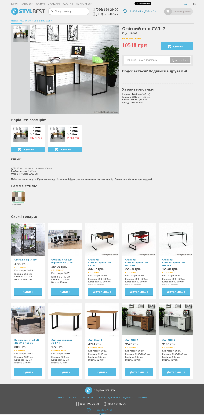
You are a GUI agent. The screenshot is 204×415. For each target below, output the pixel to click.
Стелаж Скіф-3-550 (25, 259)
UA (185, 4)
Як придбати (84, 4)
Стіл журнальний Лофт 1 (61, 341)
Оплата (40, 4)
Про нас (72, 397)
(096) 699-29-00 (107, 9)
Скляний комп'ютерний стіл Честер (173, 262)
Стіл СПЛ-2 (131, 339)
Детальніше (102, 292)
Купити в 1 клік (180, 60)
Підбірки (128, 397)
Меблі (14, 4)
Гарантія (68, 4)
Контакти (27, 4)
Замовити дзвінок (142, 11)
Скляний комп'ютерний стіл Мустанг (136, 262)
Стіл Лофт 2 (95, 339)
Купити (177, 46)
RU (194, 4)
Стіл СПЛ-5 (168, 339)
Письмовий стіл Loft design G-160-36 (26, 341)
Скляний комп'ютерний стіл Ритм (99, 262)
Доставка (54, 4)
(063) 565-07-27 (107, 14)
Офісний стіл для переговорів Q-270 (62, 261)
